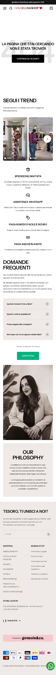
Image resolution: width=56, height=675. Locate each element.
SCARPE (6, 564)
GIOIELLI (6, 574)
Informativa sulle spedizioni (38, 567)
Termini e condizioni (39, 574)
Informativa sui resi (39, 561)
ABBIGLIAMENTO (10, 552)
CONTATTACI (28, 356)
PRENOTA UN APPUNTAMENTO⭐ (12, 585)
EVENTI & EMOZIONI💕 (13, 592)
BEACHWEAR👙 (10, 579)
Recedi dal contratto (39, 579)
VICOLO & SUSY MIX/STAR (10, 557)
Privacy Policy (37, 556)
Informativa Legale (39, 552)
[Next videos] (47, 139)
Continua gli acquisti (28, 59)
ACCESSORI (8, 569)
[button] (15, 139)
